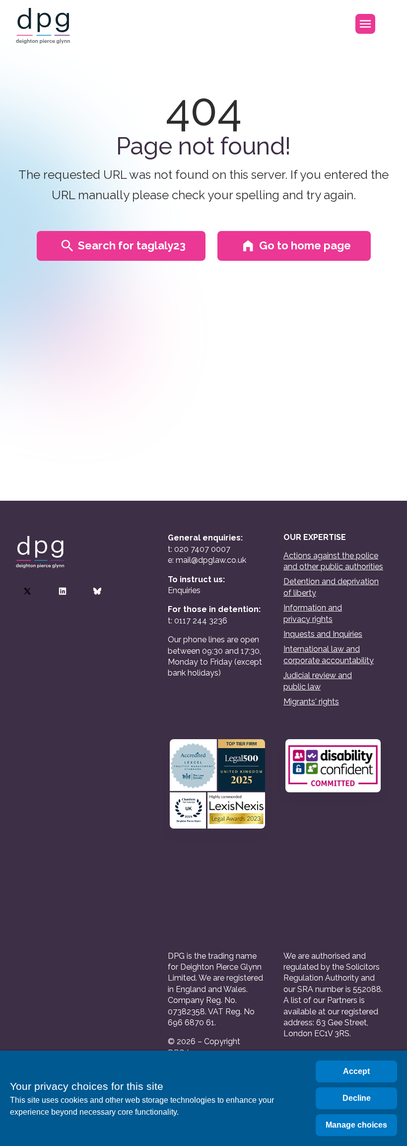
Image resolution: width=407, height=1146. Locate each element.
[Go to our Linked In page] (62, 591)
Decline (356, 1098)
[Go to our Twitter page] (27, 591)
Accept (356, 1071)
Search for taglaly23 (132, 245)
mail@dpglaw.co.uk (211, 560)
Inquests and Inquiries (322, 634)
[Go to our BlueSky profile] (97, 591)
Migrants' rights (311, 701)
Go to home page (305, 245)
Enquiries (184, 590)
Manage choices (356, 1125)
